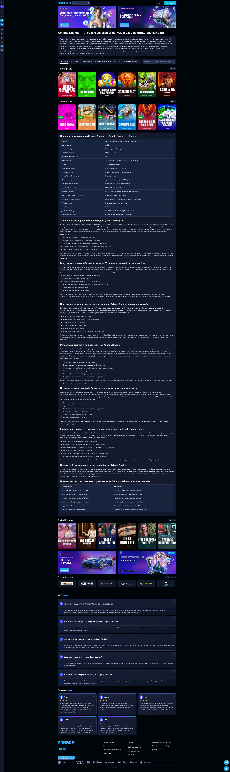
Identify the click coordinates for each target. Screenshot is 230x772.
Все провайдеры (165, 61)
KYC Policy (131, 742)
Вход (158, 3)
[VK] (64, 749)
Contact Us (131, 754)
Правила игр (107, 753)
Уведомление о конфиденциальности (134, 746)
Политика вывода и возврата (112, 749)
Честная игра (156, 749)
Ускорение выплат (108, 742)
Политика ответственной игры (161, 742)
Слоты (119, 61)
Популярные (87, 61)
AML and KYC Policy (134, 751)
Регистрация (170, 3)
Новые (75, 61)
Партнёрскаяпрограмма (66, 757)
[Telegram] (60, 749)
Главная (65, 61)
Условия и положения (109, 746)
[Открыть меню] (2, 2)
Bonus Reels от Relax (104, 61)
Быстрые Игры (131, 61)
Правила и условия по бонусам (162, 746)
